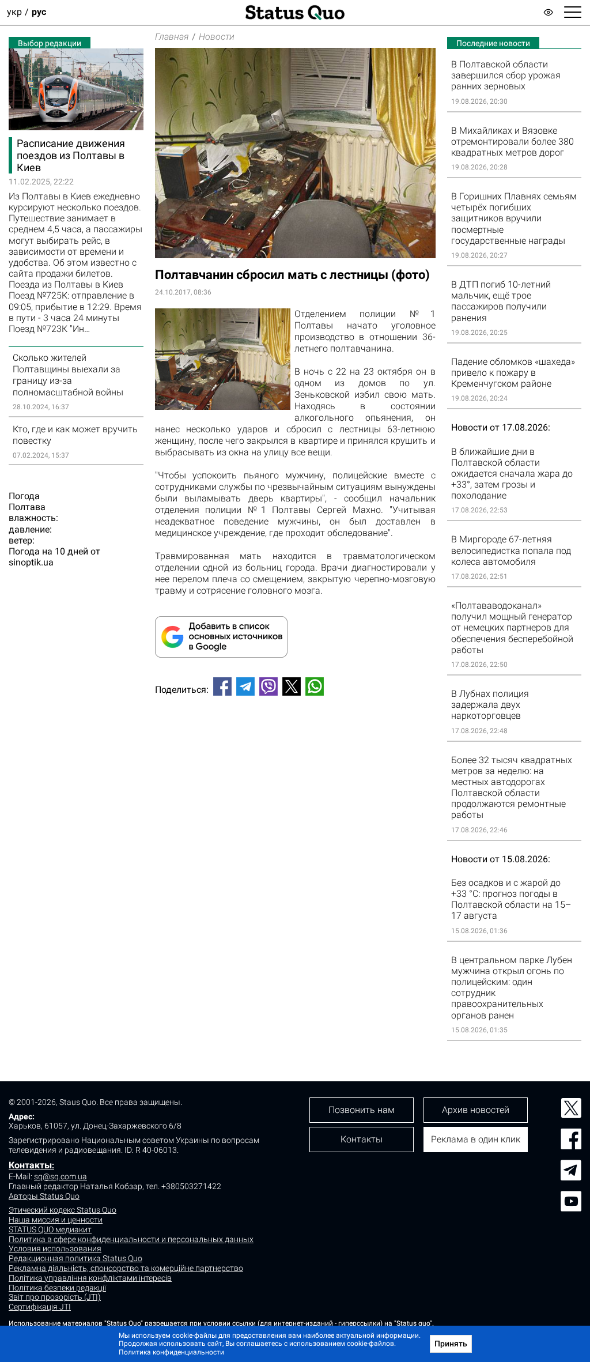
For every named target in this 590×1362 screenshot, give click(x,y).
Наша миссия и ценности (56, 1219)
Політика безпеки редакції (57, 1287)
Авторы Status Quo (44, 1196)
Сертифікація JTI (40, 1306)
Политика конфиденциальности (171, 1352)
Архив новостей (475, 1109)
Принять (450, 1343)
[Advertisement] (295, 743)
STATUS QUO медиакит (50, 1229)
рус (39, 12)
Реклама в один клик (475, 1139)
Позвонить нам (361, 1109)
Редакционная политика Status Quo (75, 1258)
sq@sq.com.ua (60, 1176)
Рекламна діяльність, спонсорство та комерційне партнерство (126, 1268)
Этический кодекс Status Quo (62, 1209)
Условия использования (55, 1248)
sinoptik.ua (31, 562)
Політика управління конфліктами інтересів (90, 1277)
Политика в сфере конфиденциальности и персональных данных (131, 1239)
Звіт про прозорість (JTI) (55, 1296)
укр (14, 12)
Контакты (30, 1165)
